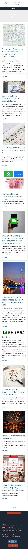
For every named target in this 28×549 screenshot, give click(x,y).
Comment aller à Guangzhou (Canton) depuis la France (11, 98)
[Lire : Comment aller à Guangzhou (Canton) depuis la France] (14, 86)
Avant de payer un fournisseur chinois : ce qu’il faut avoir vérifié (14, 392)
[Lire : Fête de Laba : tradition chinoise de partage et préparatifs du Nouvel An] (14, 468)
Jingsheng (6, 337)
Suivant (15, 507)
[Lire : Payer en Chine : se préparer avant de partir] (14, 180)
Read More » (5, 76)
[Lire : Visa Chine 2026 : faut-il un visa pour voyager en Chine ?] (14, 133)
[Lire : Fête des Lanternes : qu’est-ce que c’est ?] (14, 421)
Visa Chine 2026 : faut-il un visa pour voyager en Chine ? (13, 150)
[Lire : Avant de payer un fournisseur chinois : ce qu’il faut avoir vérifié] (14, 375)
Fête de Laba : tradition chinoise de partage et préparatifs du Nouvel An (13, 487)
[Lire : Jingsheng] (14, 332)
